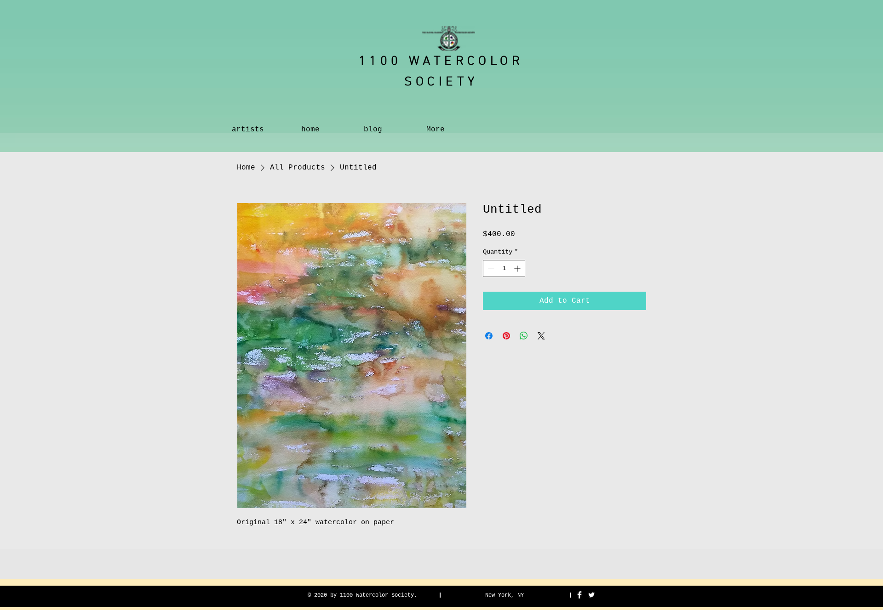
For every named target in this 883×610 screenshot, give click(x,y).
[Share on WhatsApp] (523, 335)
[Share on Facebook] (488, 335)
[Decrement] (490, 268)
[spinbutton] (504, 268)
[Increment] (518, 268)
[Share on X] (541, 335)
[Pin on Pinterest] (506, 335)
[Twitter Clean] (591, 595)
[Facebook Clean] (579, 595)
